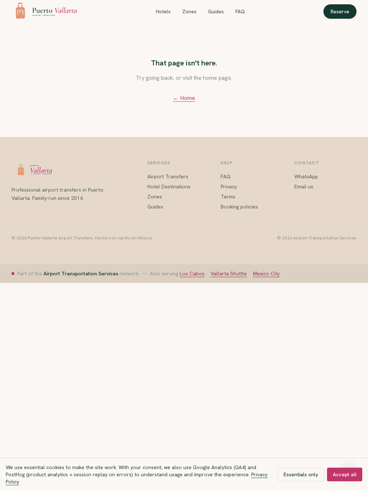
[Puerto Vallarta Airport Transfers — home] (44, 11)
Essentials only (301, 474)
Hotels (163, 11)
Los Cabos (192, 273)
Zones (189, 11)
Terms (228, 196)
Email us (303, 186)
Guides (216, 11)
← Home (184, 98)
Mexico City (266, 273)
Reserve (340, 11)
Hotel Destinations (168, 186)
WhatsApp (306, 176)
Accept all (344, 474)
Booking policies (239, 206)
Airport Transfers (167, 176)
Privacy (229, 186)
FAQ (240, 11)
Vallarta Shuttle (229, 273)
